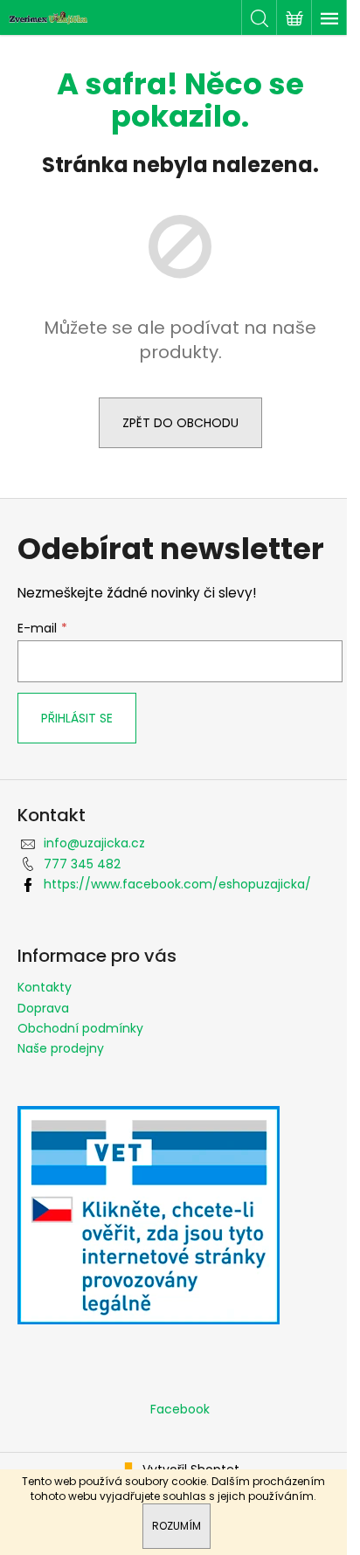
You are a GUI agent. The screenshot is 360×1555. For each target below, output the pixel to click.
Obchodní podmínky (80, 1028)
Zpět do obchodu (180, 423)
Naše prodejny (60, 1048)
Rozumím (176, 1525)
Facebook (180, 1409)
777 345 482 (82, 864)
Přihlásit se (77, 718)
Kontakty (44, 987)
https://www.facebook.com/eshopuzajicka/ (177, 884)
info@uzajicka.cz (94, 843)
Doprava (43, 1008)
